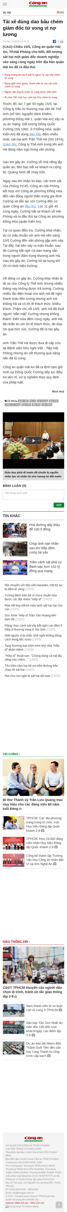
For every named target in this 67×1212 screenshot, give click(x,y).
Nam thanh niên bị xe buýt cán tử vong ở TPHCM (44, 1008)
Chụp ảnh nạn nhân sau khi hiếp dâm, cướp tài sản (44, 548)
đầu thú (30, 206)
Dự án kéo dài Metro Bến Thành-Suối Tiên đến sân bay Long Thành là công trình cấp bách (43, 1050)
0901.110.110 (37, 1203)
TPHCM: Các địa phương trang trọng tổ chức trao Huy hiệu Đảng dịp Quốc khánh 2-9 (43, 824)
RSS (61, 12)
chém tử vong (12, 404)
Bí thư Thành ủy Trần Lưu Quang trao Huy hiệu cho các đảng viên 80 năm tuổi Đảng (33, 804)
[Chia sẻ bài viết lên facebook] (54, 41)
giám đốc (23, 401)
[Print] (61, 41)
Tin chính (11, 754)
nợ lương (43, 401)
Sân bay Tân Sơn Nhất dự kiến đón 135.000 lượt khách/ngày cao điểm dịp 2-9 (44, 1029)
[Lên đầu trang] (59, 1204)
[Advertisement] (33, 717)
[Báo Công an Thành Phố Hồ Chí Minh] (38, 3)
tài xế (33, 401)
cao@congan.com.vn (23, 1193)
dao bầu (35, 134)
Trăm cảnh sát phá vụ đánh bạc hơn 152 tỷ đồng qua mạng (45, 566)
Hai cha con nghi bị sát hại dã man (27, 675)
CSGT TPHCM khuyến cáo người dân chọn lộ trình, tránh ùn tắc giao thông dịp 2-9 (32, 992)
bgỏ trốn (26, 404)
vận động (47, 404)
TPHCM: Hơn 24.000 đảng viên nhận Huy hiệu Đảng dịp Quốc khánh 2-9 (44, 843)
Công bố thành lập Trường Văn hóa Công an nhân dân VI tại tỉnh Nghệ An (45, 860)
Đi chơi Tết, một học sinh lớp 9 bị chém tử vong (31, 97)
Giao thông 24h (16, 941)
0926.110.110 (21, 1203)
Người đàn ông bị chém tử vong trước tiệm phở (31, 92)
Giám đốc (10, 144)
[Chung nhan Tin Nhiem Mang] (22, 1206)
